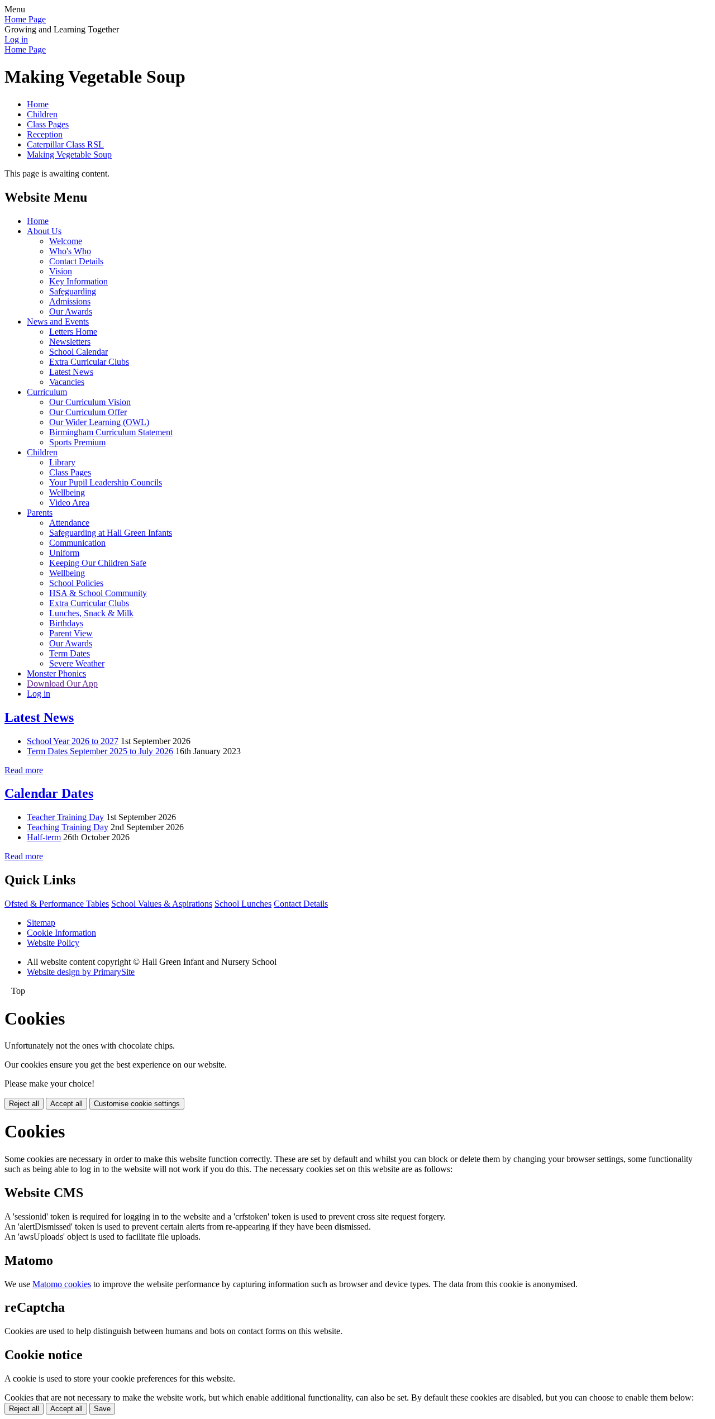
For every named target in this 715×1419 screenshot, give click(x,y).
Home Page (25, 19)
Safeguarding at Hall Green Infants (110, 532)
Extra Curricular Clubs (89, 361)
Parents (40, 512)
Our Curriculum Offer (88, 412)
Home (38, 104)
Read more (23, 770)
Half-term (44, 837)
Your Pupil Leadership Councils (105, 482)
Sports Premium (77, 442)
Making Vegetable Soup (69, 154)
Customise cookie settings (137, 1103)
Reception (45, 134)
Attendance (69, 522)
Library (62, 462)
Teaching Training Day (67, 827)
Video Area (69, 502)
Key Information (78, 281)
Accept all (66, 1103)
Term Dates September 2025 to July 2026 (100, 751)
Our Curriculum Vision (90, 402)
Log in (16, 39)
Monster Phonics (56, 673)
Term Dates (69, 653)
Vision (60, 271)
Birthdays (66, 623)
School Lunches (242, 903)
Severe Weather (76, 663)
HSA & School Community (98, 593)
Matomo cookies (61, 1284)
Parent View (71, 633)
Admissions (69, 301)
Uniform (64, 553)
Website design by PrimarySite (81, 972)
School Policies (76, 583)
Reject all (24, 1103)
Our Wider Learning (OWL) (99, 422)
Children (42, 114)
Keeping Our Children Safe (97, 563)
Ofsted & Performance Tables (56, 903)
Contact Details (76, 261)
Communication (77, 542)
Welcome (65, 241)
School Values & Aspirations (161, 903)
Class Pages (48, 124)
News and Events (58, 321)
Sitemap (41, 922)
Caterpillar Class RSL (65, 144)
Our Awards (70, 311)
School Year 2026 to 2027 (72, 741)
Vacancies (66, 382)
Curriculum (47, 392)
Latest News (71, 372)
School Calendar (78, 351)
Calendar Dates (48, 793)
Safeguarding (72, 291)
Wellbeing (67, 492)
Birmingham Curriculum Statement (111, 432)
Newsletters (69, 341)
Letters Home (73, 331)
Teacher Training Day (65, 817)
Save (102, 1408)
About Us (44, 231)
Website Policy (53, 942)
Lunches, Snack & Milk (91, 613)
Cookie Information (61, 932)
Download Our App (62, 683)
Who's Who (70, 251)
